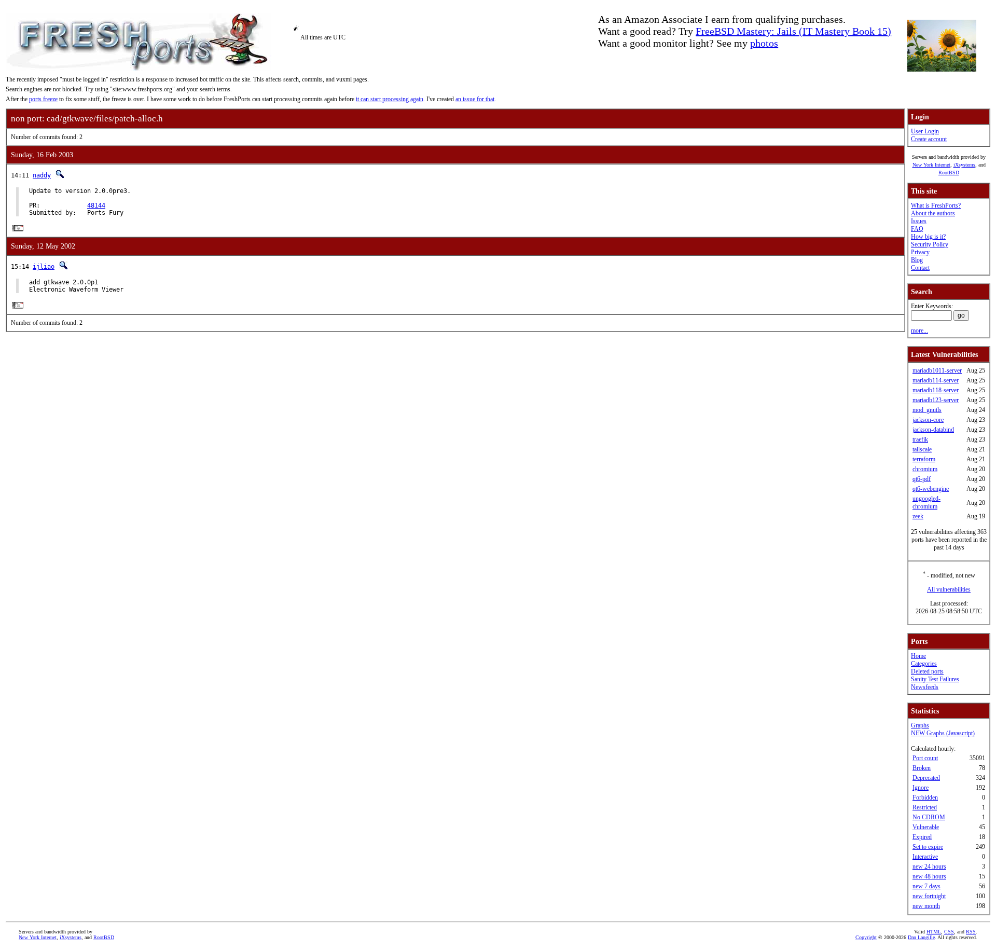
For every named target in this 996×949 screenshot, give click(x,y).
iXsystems (964, 165)
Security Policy (929, 244)
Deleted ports (927, 671)
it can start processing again (389, 99)
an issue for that (474, 99)
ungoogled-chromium (926, 502)
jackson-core (928, 419)
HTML (933, 931)
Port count (925, 758)
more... (919, 330)
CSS (949, 931)
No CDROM (928, 817)
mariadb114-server (935, 380)
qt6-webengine (930, 488)
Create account (929, 139)
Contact (920, 267)
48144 (96, 205)
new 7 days (926, 886)
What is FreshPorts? (936, 205)
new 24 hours (929, 866)
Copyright (866, 937)
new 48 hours (929, 876)
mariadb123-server (935, 400)
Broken (921, 768)
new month (926, 906)
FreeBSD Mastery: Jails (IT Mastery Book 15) (793, 31)
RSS (971, 931)
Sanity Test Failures (935, 679)
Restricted (924, 807)
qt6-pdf (921, 479)
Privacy (920, 252)
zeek (917, 516)
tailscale (922, 449)
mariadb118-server (935, 390)
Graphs (920, 725)
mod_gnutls (927, 410)
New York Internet (931, 165)
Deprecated (926, 777)
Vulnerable (925, 827)
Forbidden (925, 797)
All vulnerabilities (949, 589)
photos (764, 43)
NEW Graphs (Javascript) (943, 733)
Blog (917, 260)
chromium (924, 469)
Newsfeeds (924, 687)
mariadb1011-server (937, 370)
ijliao (43, 266)
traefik (920, 439)
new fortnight (929, 896)
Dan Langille (921, 937)
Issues (918, 221)
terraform (923, 459)
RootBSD (948, 172)
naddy (42, 175)
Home (918, 655)
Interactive (925, 856)
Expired (922, 837)
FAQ (917, 228)
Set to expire (927, 846)
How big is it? (928, 236)
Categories (924, 663)
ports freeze (43, 99)
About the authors (933, 213)
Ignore (920, 787)
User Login (925, 131)
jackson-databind (933, 429)
